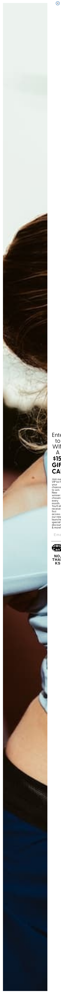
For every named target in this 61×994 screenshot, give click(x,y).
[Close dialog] (58, 3)
